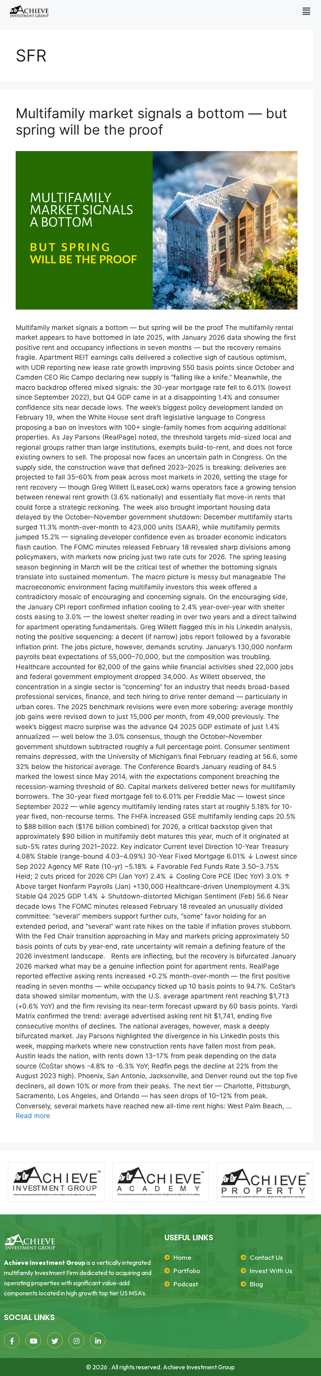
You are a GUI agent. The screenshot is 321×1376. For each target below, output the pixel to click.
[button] (306, 11)
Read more (33, 1116)
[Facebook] (12, 1340)
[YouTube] (33, 1340)
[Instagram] (76, 1340)
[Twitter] (55, 1340)
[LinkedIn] (98, 1340)
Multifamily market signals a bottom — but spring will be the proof (151, 121)
